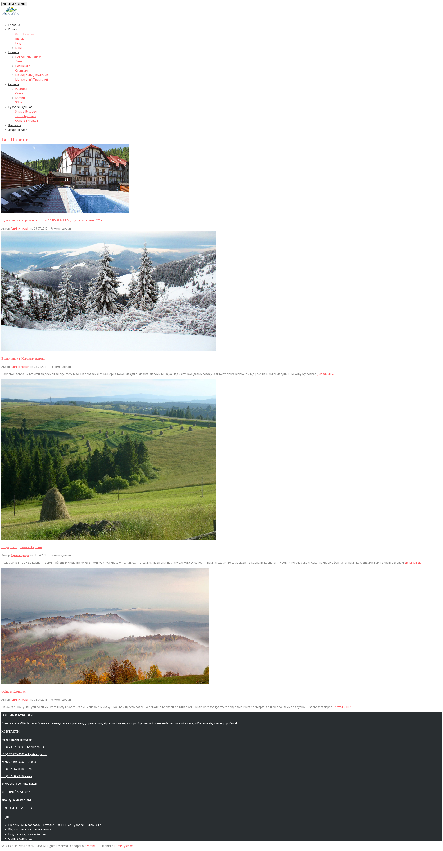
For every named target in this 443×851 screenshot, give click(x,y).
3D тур (19, 102)
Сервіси (13, 84)
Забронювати (17, 130)
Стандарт (21, 70)
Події (18, 43)
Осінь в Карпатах (13, 691)
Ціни (18, 48)
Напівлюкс (22, 66)
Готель (13, 29)
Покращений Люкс (28, 57)
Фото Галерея (24, 34)
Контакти (14, 125)
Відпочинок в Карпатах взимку (23, 358)
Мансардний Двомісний (31, 75)
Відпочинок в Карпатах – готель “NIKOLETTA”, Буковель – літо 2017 (51, 220)
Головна (14, 25)
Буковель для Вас (20, 107)
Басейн (20, 98)
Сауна (19, 93)
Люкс (18, 61)
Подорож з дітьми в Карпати (21, 547)
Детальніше (325, 374)
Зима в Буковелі (26, 111)
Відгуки (20, 38)
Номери (13, 52)
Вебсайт (90, 846)
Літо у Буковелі (25, 116)
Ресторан (21, 89)
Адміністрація (20, 228)
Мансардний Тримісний (31, 79)
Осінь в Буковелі (26, 121)
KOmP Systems (123, 846)
